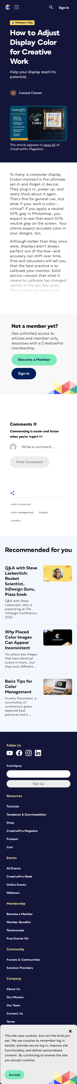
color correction (21, 504)
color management (22, 512)
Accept (14, 1074)
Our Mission (15, 997)
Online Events (16, 884)
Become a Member (34, 360)
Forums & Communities (23, 959)
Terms (11, 1021)
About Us (13, 989)
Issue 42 (49, 145)
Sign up (38, 783)
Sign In (24, 373)
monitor (16, 520)
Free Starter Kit (18, 938)
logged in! (36, 436)
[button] (70, 1031)
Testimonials (15, 930)
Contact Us (15, 1013)
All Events (14, 868)
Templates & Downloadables (26, 814)
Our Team (13, 1005)
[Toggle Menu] (16, 7)
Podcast (12, 839)
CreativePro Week (19, 876)
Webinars (13, 892)
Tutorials (13, 806)
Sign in (64, 7)
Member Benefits (19, 922)
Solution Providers (20, 967)
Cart (10, 847)
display (43, 512)
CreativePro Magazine (22, 830)
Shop (10, 822)
